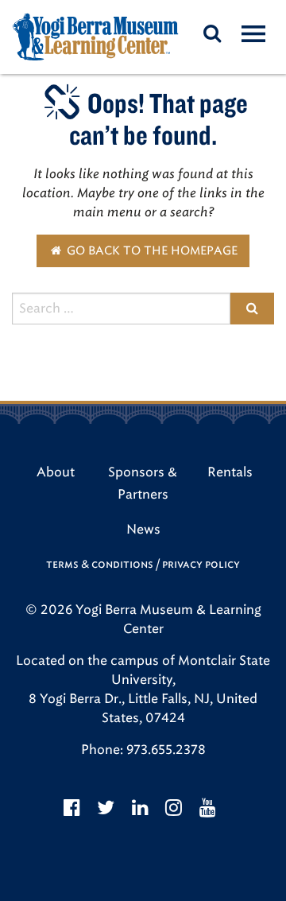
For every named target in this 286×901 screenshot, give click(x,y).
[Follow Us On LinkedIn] (140, 808)
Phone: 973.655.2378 (143, 749)
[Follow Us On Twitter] (106, 808)
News (143, 529)
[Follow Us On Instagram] (173, 808)
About (56, 472)
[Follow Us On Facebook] (72, 808)
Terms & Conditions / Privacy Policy (143, 564)
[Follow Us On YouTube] (208, 808)
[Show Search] (212, 33)
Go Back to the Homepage (151, 250)
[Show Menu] (252, 32)
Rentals (230, 472)
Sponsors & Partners (142, 483)
